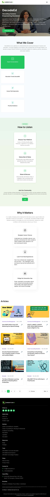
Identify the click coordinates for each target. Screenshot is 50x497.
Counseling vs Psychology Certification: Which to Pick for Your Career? (36, 353)
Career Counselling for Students (10, 426)
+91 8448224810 (8, 471)
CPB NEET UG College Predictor (10, 454)
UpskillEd (4, 434)
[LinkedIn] (11, 410)
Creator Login (5, 420)
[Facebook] (3, 410)
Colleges (4, 444)
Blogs (3, 442)
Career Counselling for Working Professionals (13, 428)
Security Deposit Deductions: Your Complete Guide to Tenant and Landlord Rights (11, 353)
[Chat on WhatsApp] (14, 410)
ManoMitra (5, 432)
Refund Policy (5, 460)
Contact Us (5, 418)
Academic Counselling (7, 430)
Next (45, 391)
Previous (33, 391)
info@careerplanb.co (9, 468)
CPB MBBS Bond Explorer (8, 452)
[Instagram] (9, 410)
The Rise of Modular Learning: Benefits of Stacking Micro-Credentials (10, 380)
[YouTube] (6, 410)
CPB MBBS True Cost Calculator (10, 450)
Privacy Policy (5, 462)
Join (25, 199)
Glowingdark (31, 495)
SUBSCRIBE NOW (8, 30)
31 (19, 391)
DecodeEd (4, 436)
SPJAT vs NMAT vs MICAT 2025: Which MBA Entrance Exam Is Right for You (35, 326)
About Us (4, 416)
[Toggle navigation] (47, 2)
